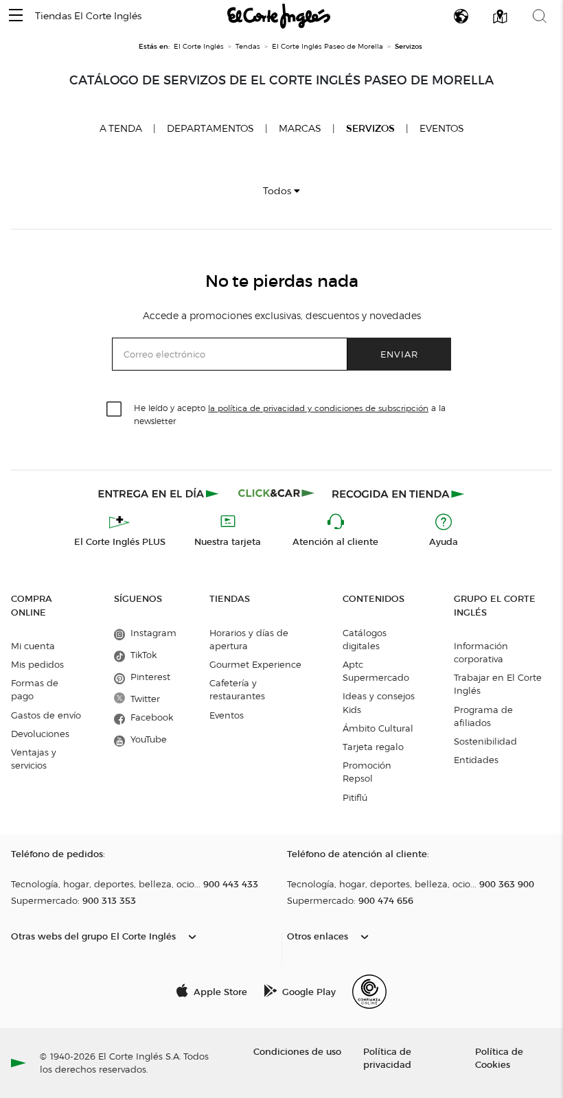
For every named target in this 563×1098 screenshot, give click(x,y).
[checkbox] (114, 409)
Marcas (300, 129)
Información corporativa (481, 652)
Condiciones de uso (297, 1051)
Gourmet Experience (255, 664)
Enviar (399, 353)
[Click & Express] (159, 493)
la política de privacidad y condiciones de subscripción (318, 408)
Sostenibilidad (485, 741)
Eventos (442, 129)
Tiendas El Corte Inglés (88, 16)
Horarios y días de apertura (248, 639)
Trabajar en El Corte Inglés (498, 684)
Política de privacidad (387, 1057)
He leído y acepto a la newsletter (290, 413)
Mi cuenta (33, 645)
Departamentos (210, 129)
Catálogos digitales (365, 639)
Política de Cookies (499, 1057)
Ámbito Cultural (378, 728)
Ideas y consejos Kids (379, 702)
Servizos (370, 129)
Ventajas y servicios (33, 759)
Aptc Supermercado (376, 671)
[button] (16, 16)
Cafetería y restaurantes (237, 689)
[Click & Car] (276, 493)
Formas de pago (34, 689)
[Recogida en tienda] (398, 493)
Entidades (476, 759)
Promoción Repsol (367, 772)
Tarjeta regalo (373, 746)
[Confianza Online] (369, 991)
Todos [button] (278, 191)
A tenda (121, 128)
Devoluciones (40, 733)
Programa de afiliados (483, 716)
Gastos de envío (46, 715)
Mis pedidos (37, 664)
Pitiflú (355, 797)
